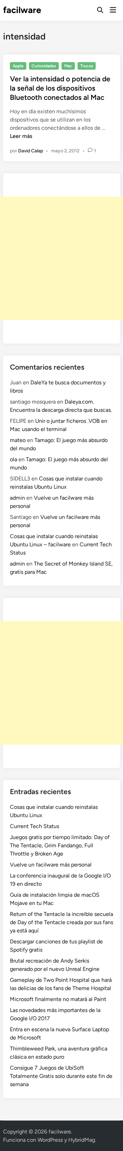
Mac (68, 65)
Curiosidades (43, 65)
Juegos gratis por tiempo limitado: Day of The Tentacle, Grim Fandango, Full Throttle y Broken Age (60, 845)
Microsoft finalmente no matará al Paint (58, 999)
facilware (22, 9)
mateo (18, 440)
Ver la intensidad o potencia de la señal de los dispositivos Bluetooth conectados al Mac (60, 88)
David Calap (30, 151)
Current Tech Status (34, 826)
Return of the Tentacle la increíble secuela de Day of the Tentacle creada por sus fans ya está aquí (61, 922)
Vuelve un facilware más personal (51, 864)
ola (13, 459)
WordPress (50, 1140)
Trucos (86, 65)
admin (17, 498)
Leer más (21, 136)
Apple (18, 65)
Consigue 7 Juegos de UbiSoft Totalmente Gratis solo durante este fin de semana (61, 1076)
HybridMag (81, 1140)
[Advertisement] (61, 258)
